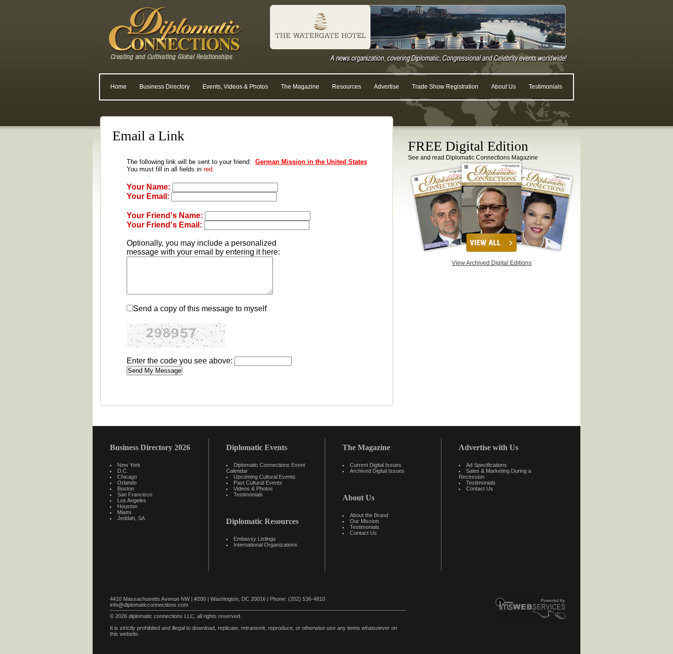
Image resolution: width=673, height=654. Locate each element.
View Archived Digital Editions (492, 263)
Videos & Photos (253, 488)
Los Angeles (131, 500)
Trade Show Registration (445, 86)
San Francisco (134, 494)
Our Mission (364, 521)
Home (118, 86)
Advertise (386, 86)
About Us (503, 86)
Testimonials (545, 86)
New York (128, 465)
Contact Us (363, 533)
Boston (125, 488)
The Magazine (300, 86)
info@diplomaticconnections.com (149, 605)
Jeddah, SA (131, 518)
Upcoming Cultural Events (265, 477)
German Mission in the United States (311, 161)
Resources (346, 86)
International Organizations (266, 545)
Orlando (126, 483)
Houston (127, 506)
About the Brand (369, 515)
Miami (124, 512)
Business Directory (164, 86)
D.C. (122, 471)
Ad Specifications (486, 465)
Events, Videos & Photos (235, 86)
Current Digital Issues (376, 465)
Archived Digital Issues (377, 471)
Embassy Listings (255, 539)
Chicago (127, 477)
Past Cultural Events (258, 483)
